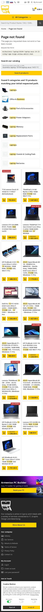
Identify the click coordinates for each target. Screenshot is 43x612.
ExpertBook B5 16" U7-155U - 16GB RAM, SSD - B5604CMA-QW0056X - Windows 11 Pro (31, 308)
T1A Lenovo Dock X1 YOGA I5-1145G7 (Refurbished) (10, 191)
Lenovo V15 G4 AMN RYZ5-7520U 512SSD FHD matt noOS (10, 228)
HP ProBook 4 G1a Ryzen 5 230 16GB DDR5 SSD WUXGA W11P (10, 425)
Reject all (12, 607)
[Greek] (7, 2)
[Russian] (11, 2)
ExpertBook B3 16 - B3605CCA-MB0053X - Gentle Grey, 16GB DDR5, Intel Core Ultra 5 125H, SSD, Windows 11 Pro (31, 268)
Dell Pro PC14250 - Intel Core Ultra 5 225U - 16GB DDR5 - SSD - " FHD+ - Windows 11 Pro (11, 309)
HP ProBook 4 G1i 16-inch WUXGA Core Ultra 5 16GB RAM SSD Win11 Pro (32, 346)
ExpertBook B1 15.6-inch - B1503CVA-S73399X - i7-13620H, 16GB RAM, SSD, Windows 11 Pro (32, 384)
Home (3, 29)
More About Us (19, 525)
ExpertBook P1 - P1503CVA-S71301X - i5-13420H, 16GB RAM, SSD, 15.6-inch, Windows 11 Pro (11, 347)
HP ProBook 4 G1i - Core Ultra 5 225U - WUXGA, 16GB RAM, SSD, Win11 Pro (11, 266)
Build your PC (18, 490)
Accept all (31, 607)
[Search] (40, 23)
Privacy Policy (34, 595)
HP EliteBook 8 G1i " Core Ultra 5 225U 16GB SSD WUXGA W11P (11, 460)
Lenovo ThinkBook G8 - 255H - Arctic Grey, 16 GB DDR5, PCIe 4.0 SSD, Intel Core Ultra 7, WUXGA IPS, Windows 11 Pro (11, 386)
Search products (21, 73)
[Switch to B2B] (3, 2)
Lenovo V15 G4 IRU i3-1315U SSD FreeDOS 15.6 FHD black (32, 425)
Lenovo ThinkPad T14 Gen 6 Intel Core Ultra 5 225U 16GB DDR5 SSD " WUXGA (31, 229)
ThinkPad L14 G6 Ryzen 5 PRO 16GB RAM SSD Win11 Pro (30, 192)
